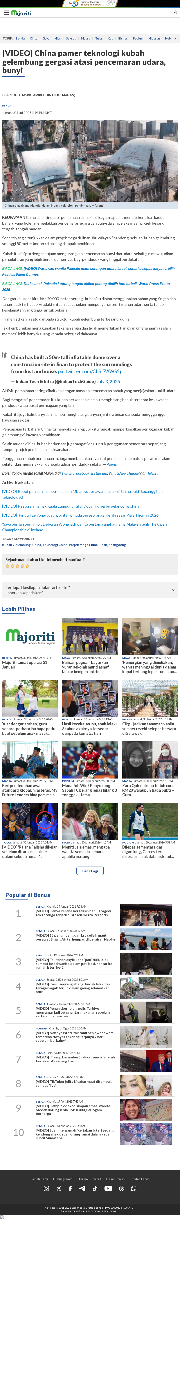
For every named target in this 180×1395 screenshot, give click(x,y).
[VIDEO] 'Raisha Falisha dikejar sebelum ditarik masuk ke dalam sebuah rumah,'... (29, 852)
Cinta (33, 38)
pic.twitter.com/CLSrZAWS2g (90, 371)
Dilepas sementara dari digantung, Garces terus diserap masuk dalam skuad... (148, 852)
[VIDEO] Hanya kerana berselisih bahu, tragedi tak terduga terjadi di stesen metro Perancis (73, 913)
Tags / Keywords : (18, 539)
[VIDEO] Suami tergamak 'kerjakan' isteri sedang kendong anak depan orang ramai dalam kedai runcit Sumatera (75, 1134)
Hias (58, 38)
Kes (110, 38)
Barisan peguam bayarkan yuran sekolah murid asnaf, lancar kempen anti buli (86, 667)
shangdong (117, 545)
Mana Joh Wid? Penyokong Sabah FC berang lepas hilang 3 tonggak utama (89, 790)
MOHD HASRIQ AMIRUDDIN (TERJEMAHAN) (42, 95)
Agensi (112, 464)
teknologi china (55, 545)
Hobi (168, 38)
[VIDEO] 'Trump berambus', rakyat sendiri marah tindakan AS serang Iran (75, 1059)
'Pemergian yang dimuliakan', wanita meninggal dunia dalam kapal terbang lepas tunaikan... (149, 667)
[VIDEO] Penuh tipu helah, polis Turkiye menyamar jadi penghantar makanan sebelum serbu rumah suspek (73, 1012)
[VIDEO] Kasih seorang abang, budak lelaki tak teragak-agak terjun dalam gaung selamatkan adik (73, 988)
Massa (85, 38)
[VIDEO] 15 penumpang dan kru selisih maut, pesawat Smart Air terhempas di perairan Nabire (75, 937)
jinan (103, 545)
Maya (66, 658)
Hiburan (154, 38)
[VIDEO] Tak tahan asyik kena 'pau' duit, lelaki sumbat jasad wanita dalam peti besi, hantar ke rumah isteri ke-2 (74, 963)
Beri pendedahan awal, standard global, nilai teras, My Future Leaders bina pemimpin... (30, 790)
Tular (99, 38)
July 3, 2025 (108, 381)
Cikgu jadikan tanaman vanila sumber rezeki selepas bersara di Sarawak (149, 728)
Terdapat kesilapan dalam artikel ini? (37, 588)
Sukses (71, 38)
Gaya (46, 38)
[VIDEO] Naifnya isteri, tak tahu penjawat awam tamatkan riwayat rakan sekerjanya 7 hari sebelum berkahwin (74, 1036)
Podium (138, 38)
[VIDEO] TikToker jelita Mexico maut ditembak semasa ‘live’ (74, 1083)
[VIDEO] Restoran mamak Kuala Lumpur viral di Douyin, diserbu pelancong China (70, 506)
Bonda (20, 38)
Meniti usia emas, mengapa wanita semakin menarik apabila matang (86, 852)
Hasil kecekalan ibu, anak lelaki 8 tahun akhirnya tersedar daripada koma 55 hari (89, 728)
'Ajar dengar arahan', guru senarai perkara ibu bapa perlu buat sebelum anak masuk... (28, 728)
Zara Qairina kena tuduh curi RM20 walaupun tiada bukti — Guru (148, 790)
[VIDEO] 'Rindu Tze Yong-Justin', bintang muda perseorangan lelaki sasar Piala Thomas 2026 (80, 515)
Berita (7, 658)
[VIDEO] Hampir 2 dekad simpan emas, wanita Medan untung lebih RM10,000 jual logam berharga (73, 1110)
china (36, 545)
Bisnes (123, 38)
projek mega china (83, 545)
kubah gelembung (16, 545)
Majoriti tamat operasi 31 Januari (24, 664)
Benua (6, 105)
